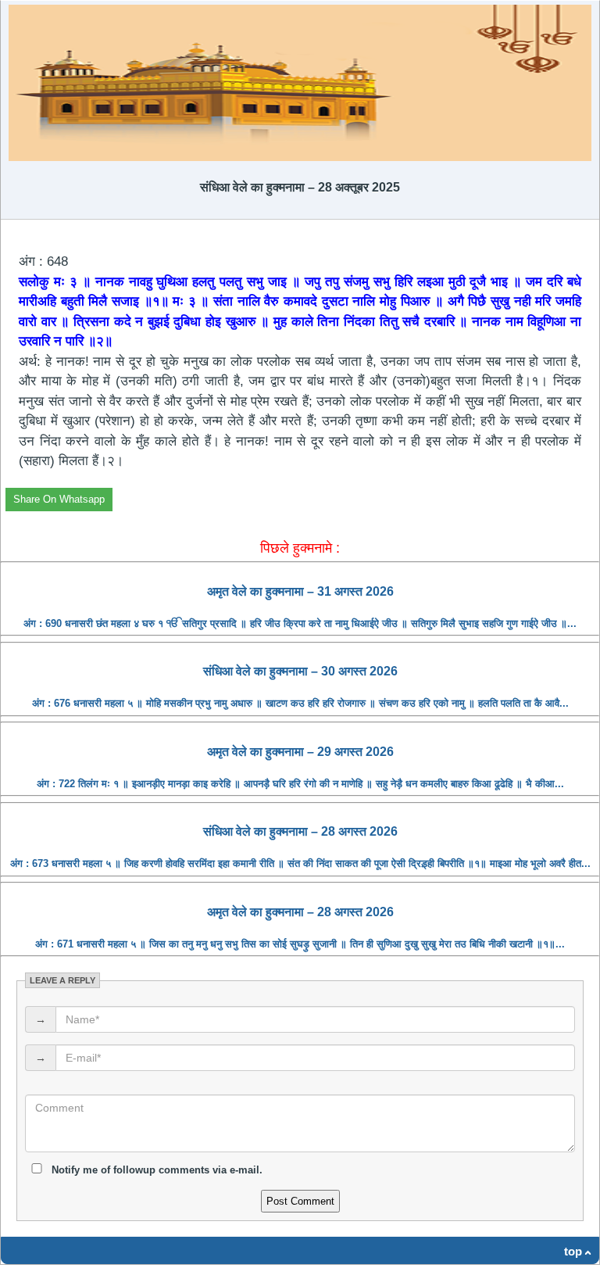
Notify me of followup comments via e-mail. (155, 1170)
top (573, 1251)
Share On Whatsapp (59, 499)
